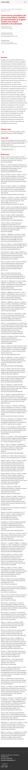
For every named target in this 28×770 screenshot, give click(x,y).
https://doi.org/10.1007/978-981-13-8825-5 (11, 171)
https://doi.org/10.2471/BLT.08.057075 (10, 493)
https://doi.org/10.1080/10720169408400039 (12, 530)
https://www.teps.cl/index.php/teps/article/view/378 (13, 146)
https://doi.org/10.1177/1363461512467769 (11, 289)
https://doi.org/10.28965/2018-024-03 (10, 354)
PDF (3, 52)
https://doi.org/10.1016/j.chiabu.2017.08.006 (12, 204)
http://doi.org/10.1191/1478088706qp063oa (12, 220)
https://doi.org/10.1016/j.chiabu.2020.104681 (12, 416)
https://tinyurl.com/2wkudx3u (8, 592)
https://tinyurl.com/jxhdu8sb (8, 564)
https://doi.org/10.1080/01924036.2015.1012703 (13, 719)
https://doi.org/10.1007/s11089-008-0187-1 (14, 278)
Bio (1, 30)
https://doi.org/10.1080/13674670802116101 (12, 382)
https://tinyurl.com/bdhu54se (9, 576)
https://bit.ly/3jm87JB (6, 231)
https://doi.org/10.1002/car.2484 (12, 441)
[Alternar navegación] (25, 2)
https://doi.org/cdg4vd (7, 683)
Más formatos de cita (7, 149)
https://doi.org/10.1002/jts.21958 (9, 484)
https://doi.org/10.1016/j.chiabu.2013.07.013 (12, 470)
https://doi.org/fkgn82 (6, 343)
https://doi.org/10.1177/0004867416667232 (11, 551)
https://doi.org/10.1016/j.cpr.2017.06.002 (11, 320)
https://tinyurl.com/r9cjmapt (8, 600)
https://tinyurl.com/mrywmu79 (9, 584)
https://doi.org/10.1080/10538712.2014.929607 (12, 194)
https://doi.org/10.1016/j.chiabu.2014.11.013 (12, 648)
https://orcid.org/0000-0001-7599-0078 (9, 36)
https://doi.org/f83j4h (6, 695)
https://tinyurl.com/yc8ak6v (8, 619)
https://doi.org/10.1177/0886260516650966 (12, 333)
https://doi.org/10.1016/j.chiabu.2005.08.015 (12, 739)
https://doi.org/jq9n (6, 675)
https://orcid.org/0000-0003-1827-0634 (9, 43)
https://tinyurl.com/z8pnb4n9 (9, 627)
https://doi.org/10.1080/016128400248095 (11, 391)
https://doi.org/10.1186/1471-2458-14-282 (11, 710)
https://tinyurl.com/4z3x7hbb (8, 664)
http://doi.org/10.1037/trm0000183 (10, 519)
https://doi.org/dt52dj (12, 374)
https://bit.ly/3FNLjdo (6, 162)
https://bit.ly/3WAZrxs (12, 259)
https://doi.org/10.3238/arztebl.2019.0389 (11, 299)
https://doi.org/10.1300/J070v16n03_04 (11, 249)
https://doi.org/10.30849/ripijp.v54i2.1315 (11, 241)
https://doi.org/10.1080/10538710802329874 (12, 366)
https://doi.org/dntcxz (13, 656)
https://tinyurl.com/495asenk (8, 609)
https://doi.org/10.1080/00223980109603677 (12, 540)
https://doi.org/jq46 (11, 310)
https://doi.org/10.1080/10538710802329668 (12, 453)
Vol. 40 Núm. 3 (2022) (6, 9)
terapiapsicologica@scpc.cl (8, 760)
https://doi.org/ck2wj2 (20, 635)
